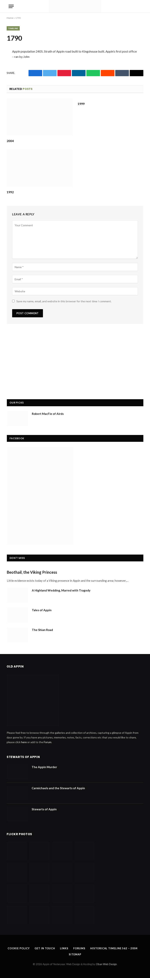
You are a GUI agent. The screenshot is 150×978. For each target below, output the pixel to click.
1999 (81, 104)
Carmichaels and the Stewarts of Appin (58, 788)
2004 (10, 141)
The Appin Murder (44, 767)
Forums (79, 948)
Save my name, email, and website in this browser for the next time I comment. (64, 301)
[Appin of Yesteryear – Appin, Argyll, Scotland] (75, 6)
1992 (10, 192)
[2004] (39, 117)
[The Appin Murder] (17, 772)
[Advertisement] (75, 363)
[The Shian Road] (17, 634)
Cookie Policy (19, 948)
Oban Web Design (106, 964)
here (24, 742)
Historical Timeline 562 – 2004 (113, 948)
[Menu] (11, 6)
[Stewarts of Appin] (17, 814)
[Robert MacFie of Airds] (17, 418)
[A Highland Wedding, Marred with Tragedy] (17, 595)
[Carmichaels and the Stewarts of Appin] (17, 793)
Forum (47, 742)
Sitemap (75, 954)
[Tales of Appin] (17, 615)
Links (64, 948)
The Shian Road (42, 630)
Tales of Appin (42, 610)
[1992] (39, 168)
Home (10, 17)
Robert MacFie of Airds (48, 413)
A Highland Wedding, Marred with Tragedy (61, 590)
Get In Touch (45, 948)
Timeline (13, 28)
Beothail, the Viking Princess (32, 572)
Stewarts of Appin (44, 809)
